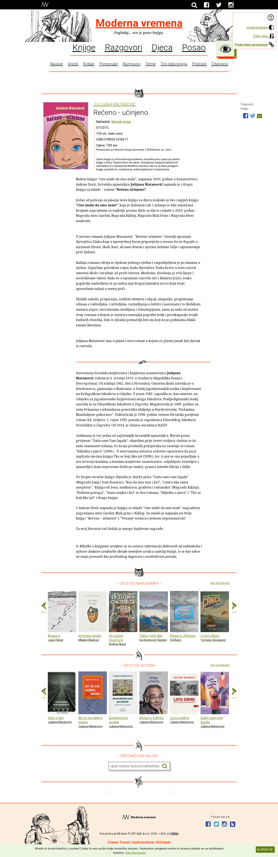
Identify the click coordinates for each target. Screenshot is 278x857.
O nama (113, 842)
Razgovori (123, 47)
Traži (164, 766)
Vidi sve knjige (220, 583)
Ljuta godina (182, 720)
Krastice (55, 638)
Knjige (83, 47)
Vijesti (73, 64)
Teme (150, 64)
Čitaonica (219, 64)
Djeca (162, 47)
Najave (56, 64)
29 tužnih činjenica (117, 640)
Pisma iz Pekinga (183, 638)
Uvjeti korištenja (143, 842)
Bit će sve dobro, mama (90, 722)
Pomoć (125, 842)
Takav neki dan (153, 638)
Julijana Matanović (114, 104)
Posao (194, 47)
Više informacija (135, 852)
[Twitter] (219, 5)
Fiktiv (174, 833)
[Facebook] (206, 5)
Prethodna (43, 607)
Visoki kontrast (257, 28)
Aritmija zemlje (90, 638)
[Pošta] (259, 115)
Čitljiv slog (260, 36)
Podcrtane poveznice (251, 45)
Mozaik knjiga (121, 122)
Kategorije (225, 49)
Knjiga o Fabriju (151, 720)
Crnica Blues (213, 638)
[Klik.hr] (232, 824)
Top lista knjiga (174, 64)
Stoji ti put (60, 720)
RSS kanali (163, 842)
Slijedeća (234, 607)
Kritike (88, 64)
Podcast (199, 64)
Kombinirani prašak (121, 722)
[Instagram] (231, 5)
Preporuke (108, 64)
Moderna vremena (139, 23)
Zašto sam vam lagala (212, 722)
